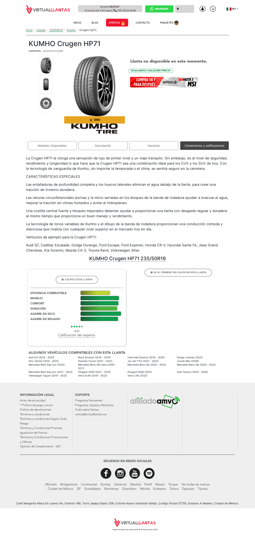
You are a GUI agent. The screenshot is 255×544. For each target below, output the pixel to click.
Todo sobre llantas (87, 409)
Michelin (51, 484)
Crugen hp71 (88, 30)
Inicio (29, 30)
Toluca (174, 488)
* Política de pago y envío (36, 405)
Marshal (135, 484)
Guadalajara (92, 488)
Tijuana (202, 488)
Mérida (145, 488)
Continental (89, 484)
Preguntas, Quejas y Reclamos (94, 405)
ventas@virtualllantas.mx (91, 414)
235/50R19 (56, 30)
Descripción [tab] (103, 145)
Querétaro (129, 488)
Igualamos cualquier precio (151, 70)
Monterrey (111, 488)
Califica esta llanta (78, 279)
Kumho (71, 30)
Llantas (40, 30)
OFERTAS (115, 22)
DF (79, 488)
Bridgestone (68, 484)
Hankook (120, 484)
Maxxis (160, 484)
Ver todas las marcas (195, 484)
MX (233, 8)
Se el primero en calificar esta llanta (179, 272)
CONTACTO (143, 22)
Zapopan (188, 488)
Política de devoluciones (35, 409)
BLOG (95, 22)
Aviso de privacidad (32, 400)
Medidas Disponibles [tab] (52, 145)
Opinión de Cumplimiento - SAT (40, 446)
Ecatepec (159, 488)
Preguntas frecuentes (88, 400)
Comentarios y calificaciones (204, 145)
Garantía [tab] (154, 145)
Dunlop (105, 484)
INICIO (77, 22)
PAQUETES (167, 22)
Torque (173, 484)
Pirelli (148, 484)
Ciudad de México (60, 488)
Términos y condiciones (35, 414)
